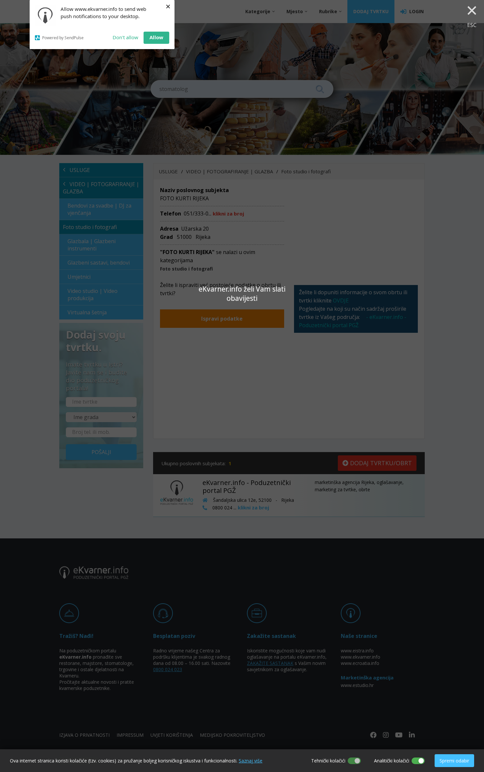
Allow (156, 37)
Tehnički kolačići (328, 761)
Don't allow (125, 37)
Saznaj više (250, 761)
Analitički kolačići (391, 761)
